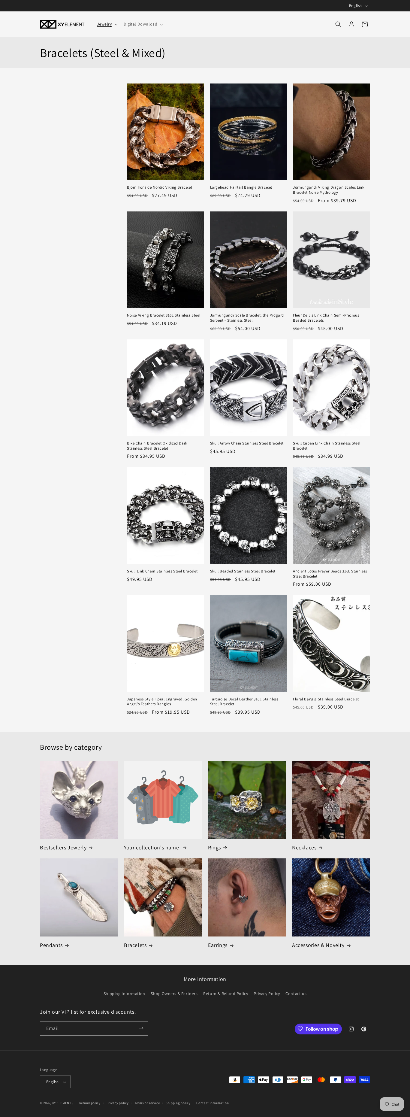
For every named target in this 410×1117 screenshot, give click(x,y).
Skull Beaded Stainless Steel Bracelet (243, 571)
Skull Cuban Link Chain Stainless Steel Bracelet (326, 446)
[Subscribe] (141, 1028)
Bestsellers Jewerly (63, 847)
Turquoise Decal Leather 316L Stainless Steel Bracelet (244, 702)
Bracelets (135, 945)
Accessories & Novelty (318, 945)
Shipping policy (178, 1103)
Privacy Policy (267, 994)
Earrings (218, 945)
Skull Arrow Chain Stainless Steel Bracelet (247, 443)
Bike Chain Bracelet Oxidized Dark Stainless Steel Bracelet (157, 446)
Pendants (51, 945)
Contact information (212, 1103)
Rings (214, 847)
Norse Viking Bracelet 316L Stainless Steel (163, 315)
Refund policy (90, 1103)
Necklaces (304, 847)
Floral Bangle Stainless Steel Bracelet (326, 699)
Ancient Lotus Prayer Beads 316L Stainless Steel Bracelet (330, 574)
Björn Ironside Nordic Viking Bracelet (159, 187)
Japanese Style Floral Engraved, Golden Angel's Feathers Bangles (162, 702)
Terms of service (147, 1103)
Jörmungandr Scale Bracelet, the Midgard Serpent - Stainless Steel (247, 318)
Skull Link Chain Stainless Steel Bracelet (162, 571)
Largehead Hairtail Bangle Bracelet (241, 187)
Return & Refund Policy (225, 994)
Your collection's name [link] (152, 847)
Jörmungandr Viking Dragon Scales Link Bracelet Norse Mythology (328, 190)
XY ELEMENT (61, 1103)
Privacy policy (118, 1103)
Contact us (295, 994)
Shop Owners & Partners (174, 994)
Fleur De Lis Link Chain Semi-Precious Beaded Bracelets (326, 318)
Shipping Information (124, 994)
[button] (106, 24)
